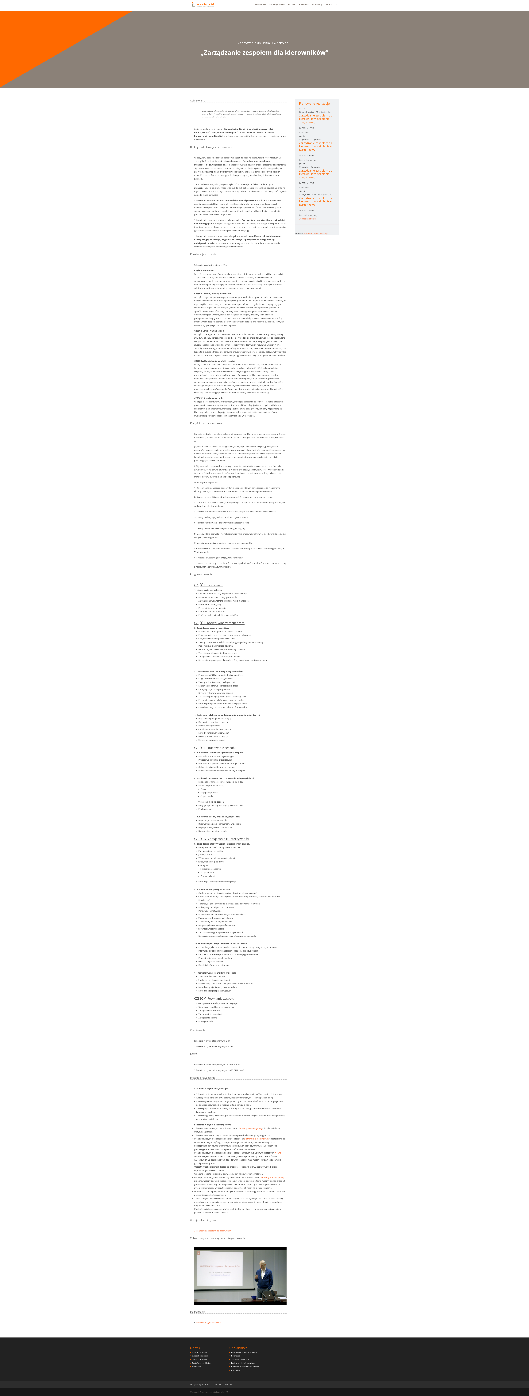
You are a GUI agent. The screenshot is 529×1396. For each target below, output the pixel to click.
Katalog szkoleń (277, 4)
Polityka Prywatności (200, 1384)
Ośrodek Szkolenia (200, 1356)
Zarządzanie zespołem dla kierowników (212, 1230)
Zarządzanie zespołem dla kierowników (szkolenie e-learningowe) (316, 146)
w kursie (279, 1152)
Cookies (217, 1384)
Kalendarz (304, 4)
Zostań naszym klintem (201, 1363)
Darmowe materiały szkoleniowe (245, 1366)
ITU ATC (292, 4)
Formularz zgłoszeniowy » (208, 1322)
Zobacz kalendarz (307, 218)
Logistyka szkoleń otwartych (243, 1363)
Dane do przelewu (199, 1359)
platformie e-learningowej (256, 1138)
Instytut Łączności (199, 1352)
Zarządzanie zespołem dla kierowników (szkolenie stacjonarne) (316, 119)
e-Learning (317, 4)
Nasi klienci (196, 1366)
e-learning (235, 1370)
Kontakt (329, 4)
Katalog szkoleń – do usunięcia (244, 1352)
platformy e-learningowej (250, 1128)
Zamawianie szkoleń (240, 1359)
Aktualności (260, 4)
